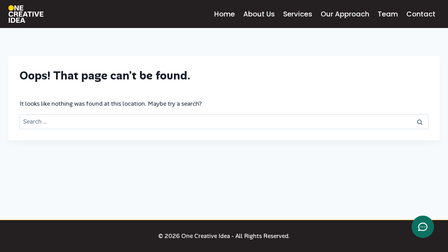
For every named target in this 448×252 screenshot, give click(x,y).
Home (224, 14)
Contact (420, 14)
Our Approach (345, 14)
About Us (259, 14)
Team (388, 14)
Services (297, 14)
